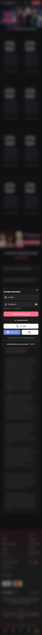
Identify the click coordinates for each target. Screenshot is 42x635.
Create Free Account (21, 314)
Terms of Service (29, 338)
